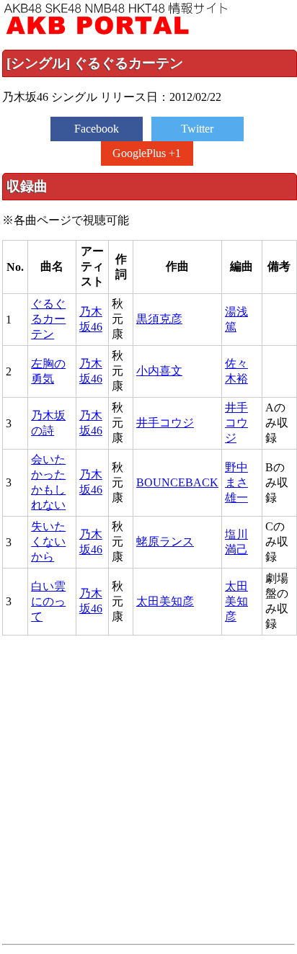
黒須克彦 (159, 319)
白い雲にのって (48, 601)
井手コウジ (165, 422)
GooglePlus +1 (146, 153)
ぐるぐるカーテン (48, 319)
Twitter (197, 128)
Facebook (96, 128)
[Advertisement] (148, 789)
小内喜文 (159, 371)
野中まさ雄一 (236, 482)
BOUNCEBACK (177, 482)
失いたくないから (48, 541)
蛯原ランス (165, 541)
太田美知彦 (165, 601)
